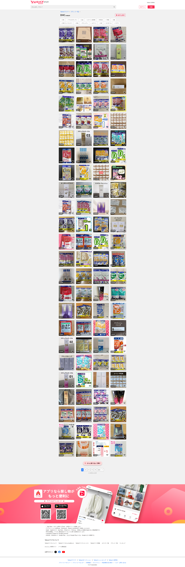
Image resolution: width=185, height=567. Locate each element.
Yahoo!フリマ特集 (95, 543)
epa (82, 20)
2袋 (114, 20)
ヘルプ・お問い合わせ (120, 562)
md (101, 23)
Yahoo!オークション (85, 560)
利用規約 (88, 562)
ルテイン (94, 23)
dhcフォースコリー (67, 23)
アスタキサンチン (72, 20)
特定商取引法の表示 (107, 562)
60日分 (101, 20)
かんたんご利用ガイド (50, 546)
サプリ (117, 23)
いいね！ (72, 40)
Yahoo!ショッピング (100, 560)
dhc (63, 20)
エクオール (109, 23)
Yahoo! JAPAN (151, 2)
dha (77, 23)
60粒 (108, 20)
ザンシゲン (85, 23)
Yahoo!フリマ (64, 11)
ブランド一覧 (75, 11)
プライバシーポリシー (64, 562)
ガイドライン (96, 562)
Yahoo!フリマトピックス (82, 543)
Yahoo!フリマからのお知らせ (66, 543)
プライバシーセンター (78, 562)
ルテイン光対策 (91, 20)
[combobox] (73, 7)
